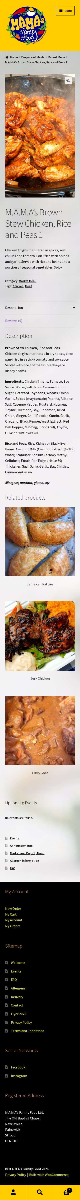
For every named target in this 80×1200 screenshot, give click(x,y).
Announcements (21, 846)
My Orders (12, 926)
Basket (61, 1188)
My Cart (11, 914)
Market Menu (56, 57)
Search (40, 1192)
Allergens (18, 988)
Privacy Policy (21, 1022)
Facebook (18, 1067)
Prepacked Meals (32, 57)
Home (14, 57)
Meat (28, 286)
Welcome (18, 962)
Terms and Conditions (27, 1031)
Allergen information (24, 861)
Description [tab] (14, 307)
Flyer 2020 (18, 1014)
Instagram (19, 1076)
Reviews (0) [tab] (13, 320)
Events (14, 838)
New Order (13, 908)
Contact (17, 1005)
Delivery (17, 997)
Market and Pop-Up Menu (27, 853)
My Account (13, 920)
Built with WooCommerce (48, 1174)
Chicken (18, 286)
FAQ (12, 868)
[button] (68, 80)
